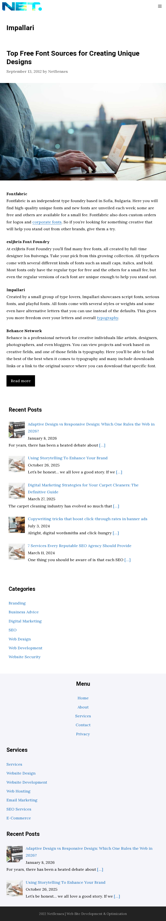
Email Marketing (21, 800)
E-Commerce (18, 817)
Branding (17, 603)
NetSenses (55, 914)
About (83, 707)
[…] (102, 445)
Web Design (20, 639)
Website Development (26, 782)
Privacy (83, 733)
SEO (13, 629)
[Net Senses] (22, 6)
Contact (83, 724)
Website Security (25, 656)
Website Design (20, 773)
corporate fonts (47, 221)
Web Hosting (18, 791)
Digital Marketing (25, 621)
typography (107, 317)
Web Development (25, 647)
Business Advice (24, 611)
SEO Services (18, 809)
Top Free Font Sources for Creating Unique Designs (72, 57)
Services (83, 715)
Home (83, 697)
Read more (21, 380)
